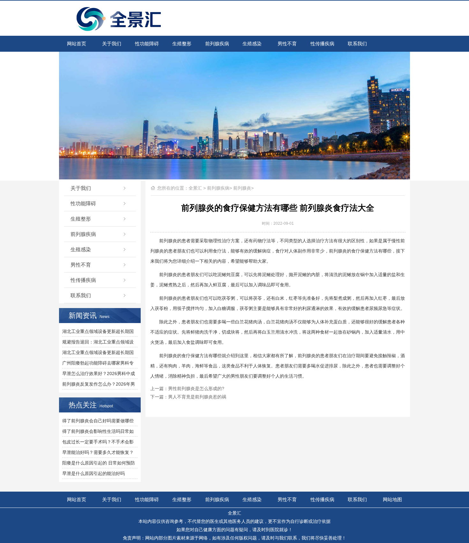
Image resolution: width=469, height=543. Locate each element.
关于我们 (111, 43)
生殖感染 (252, 43)
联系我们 (357, 43)
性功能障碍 (147, 43)
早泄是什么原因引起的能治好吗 (93, 473)
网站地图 (392, 499)
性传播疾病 (322, 43)
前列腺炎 (242, 188)
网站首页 (76, 43)
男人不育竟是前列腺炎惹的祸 (197, 396)
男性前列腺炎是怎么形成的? (196, 388)
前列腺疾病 (217, 43)
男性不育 (287, 43)
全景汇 (195, 188)
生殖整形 (181, 43)
